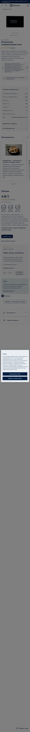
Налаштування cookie (15, 374)
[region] (15, 366)
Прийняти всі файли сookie (15, 378)
